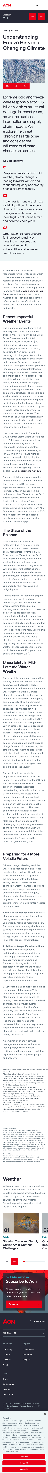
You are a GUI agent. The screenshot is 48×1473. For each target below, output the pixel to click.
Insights (26, 1359)
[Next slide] (14, 1261)
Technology (8, 1384)
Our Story (7, 1349)
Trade (5, 1379)
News (5, 1364)
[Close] (45, 1414)
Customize (24, 1456)
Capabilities (28, 1349)
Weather (7, 14)
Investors (7, 1359)
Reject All (24, 1463)
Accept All (24, 1469)
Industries (27, 1354)
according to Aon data (29, 470)
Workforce (8, 1394)
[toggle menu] (43, 5)
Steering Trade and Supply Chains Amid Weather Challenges (20, 1245)
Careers (6, 1354)
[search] (37, 5)
